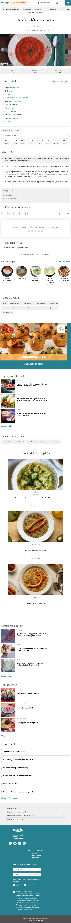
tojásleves (52, 308)
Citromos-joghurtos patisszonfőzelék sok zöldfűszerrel (35, 498)
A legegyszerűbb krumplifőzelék (28, 723)
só (16, 105)
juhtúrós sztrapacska (11, 9)
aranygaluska (51, 9)
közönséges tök (14, 88)
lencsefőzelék (55, 442)
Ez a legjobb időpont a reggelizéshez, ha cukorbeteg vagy (32, 649)
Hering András (35, 506)
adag (61, 81)
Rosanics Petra (35, 611)
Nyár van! (20, 395)
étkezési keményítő (20, 98)
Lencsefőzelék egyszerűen (35, 603)
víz (9, 122)
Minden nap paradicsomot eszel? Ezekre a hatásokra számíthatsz (32, 385)
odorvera (35, 26)
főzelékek (30, 12)
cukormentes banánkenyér (13, 308)
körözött (42, 308)
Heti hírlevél (30, 885)
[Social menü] (53, 3)
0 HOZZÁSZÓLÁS (44, 30)
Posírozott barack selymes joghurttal (18, 792)
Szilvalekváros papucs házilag (28, 693)
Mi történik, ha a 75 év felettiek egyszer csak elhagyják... (31, 414)
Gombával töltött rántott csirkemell (18, 776)
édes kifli (19, 689)
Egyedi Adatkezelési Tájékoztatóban (27, 907)
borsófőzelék (8, 313)
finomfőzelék (19, 442)
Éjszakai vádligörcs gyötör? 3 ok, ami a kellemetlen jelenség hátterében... (31, 634)
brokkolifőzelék (7, 442)
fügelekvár (54, 303)
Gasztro (19, 659)
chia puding (31, 308)
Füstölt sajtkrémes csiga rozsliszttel (18, 759)
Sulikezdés (20, 380)
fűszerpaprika (13, 118)
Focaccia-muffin (10, 784)
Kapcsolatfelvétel (35, 855)
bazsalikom (12, 111)
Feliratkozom (34, 875)
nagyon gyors (7, 130)
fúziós (17, 130)
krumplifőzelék (32, 442)
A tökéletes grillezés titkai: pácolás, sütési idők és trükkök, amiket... (30, 664)
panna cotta (41, 303)
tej (9, 94)
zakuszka (38, 9)
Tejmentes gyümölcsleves (26, 708)
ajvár (5, 303)
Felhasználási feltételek (35, 851)
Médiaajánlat (35, 860)
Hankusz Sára (35, 558)
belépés (18, 248)
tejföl (10, 91)
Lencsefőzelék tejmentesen (35, 551)
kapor (10, 115)
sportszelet (27, 9)
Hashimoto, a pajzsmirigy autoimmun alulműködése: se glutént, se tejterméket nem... (32, 400)
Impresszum (35, 858)
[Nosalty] (5, 2)
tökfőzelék (39, 12)
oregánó (11, 108)
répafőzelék (43, 442)
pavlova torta (15, 303)
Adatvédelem (35, 853)
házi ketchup (28, 303)
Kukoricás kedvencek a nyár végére (20, 816)
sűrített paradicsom (16, 101)
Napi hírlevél (19, 885)
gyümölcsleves (22, 704)
